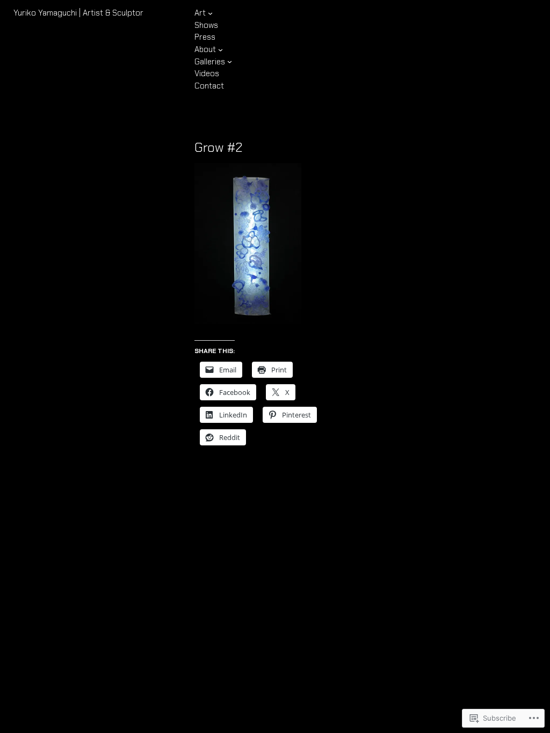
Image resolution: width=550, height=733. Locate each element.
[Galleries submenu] (229, 61)
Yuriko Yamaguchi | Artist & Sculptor (78, 13)
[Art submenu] (210, 13)
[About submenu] (220, 49)
